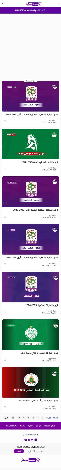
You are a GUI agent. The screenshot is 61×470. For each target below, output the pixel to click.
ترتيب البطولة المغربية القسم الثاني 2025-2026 (35, 210)
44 (13, 417)
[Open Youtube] (25, 439)
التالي (6, 417)
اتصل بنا (22, 425)
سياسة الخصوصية (11, 425)
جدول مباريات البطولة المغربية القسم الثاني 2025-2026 (31, 114)
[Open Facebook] (35, 439)
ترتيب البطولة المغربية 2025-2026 (42, 305)
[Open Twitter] (32, 439)
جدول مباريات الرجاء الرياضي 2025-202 (39, 353)
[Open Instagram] (29, 439)
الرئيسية (30, 425)
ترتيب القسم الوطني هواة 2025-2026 (30, 10)
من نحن (38, 425)
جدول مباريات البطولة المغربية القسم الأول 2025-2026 (31, 257)
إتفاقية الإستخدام (49, 425)
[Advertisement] (30, 46)
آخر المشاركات (30, 80)
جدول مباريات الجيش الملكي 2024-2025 (38, 400)
